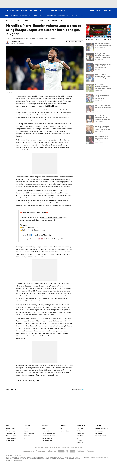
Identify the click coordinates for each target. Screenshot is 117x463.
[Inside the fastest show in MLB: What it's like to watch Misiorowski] (90, 67)
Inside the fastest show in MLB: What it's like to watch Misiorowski (102, 65)
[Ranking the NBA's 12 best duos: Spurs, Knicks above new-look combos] (90, 57)
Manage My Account (101, 429)
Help (61, 429)
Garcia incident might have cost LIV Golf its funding (101, 138)
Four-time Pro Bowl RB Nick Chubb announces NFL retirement (102, 96)
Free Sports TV (10, 433)
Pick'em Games (10, 429)
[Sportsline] (40, 451)
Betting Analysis (11, 436)
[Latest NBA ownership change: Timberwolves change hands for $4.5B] (90, 129)
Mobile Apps (10, 440)
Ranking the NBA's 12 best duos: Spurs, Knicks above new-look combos (102, 55)
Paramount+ (38, 99)
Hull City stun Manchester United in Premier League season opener (103, 107)
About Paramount (29, 433)
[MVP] (72, 450)
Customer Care (64, 431)
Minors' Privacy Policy (48, 433)
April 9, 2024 (58, 239)
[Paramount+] (51, 451)
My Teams (98, 433)
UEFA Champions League (31, 21)
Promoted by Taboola (77, 389)
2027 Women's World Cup (59, 21)
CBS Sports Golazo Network (13, 21)
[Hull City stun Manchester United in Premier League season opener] (90, 109)
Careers (26, 431)
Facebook (80, 436)
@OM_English (32, 230)
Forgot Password (100, 436)
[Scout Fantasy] (81, 451)
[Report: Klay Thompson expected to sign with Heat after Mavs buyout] (90, 119)
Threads (79, 440)
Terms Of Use (46, 429)
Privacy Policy (46, 431)
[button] (82, 15)
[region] (98, 31)
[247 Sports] (28, 451)
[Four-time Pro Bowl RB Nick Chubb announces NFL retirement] (90, 98)
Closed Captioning (47, 436)
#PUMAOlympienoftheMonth (51, 218)
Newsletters (99, 431)
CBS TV (26, 438)
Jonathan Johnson (16, 41)
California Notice (47, 439)
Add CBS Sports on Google (75, 41)
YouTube (80, 429)
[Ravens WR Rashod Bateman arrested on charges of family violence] (90, 88)
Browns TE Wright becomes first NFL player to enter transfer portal (103, 76)
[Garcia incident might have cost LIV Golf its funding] (90, 140)
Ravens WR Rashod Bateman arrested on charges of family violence (103, 86)
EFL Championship (45, 21)
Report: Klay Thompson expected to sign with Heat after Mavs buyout (102, 117)
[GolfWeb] (90, 451)
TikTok (79, 431)
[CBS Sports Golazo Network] (72, 447)
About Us (26, 429)
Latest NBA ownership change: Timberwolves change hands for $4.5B (102, 127)
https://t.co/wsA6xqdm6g (42, 235)
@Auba (22, 220)
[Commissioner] (63, 450)
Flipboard (80, 443)
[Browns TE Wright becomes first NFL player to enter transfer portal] (90, 78)
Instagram (80, 433)
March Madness (11, 438)
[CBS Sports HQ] (55, 447)
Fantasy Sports (10, 431)
